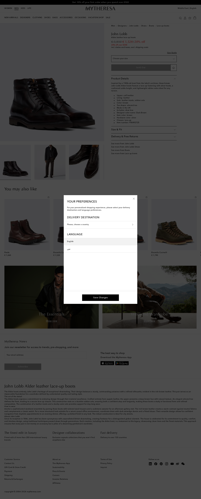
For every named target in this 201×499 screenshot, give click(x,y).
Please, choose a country (78, 224)
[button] (134, 198)
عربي (68, 248)
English (70, 241)
